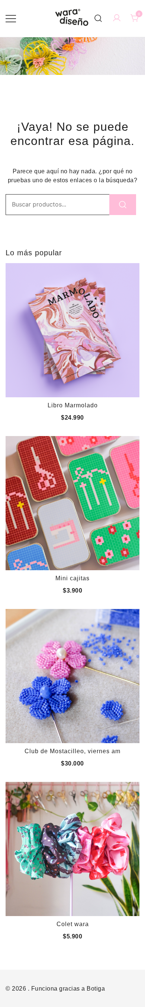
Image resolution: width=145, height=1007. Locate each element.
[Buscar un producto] (98, 18)
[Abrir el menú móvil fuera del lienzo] (11, 18)
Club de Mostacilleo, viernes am (72, 751)
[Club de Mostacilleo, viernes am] (72, 676)
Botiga (96, 988)
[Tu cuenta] (116, 18)
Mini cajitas (72, 578)
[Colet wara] (72, 849)
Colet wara (73, 924)
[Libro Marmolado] (72, 330)
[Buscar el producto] (122, 204)
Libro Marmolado (73, 405)
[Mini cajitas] (72, 503)
